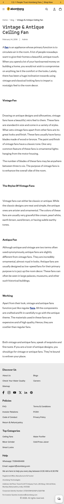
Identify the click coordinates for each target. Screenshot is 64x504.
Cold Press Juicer (41, 442)
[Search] (46, 9)
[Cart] (60, 9)
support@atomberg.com (19, 466)
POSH (36, 412)
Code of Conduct (9, 417)
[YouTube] (14, 392)
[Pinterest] (31, 392)
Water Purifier (39, 436)
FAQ (4, 406)
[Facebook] (3, 392)
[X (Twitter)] (20, 392)
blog (12, 20)
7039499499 (18, 461)
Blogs (35, 375)
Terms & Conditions (42, 406)
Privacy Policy (39, 417)
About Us (6, 375)
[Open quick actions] (59, 499)
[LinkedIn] (25, 392)
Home (5, 20)
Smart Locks (8, 447)
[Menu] (3, 9)
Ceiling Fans (7, 436)
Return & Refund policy (12, 422)
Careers (36, 380)
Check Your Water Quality (13, 380)
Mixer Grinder (8, 442)
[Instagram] (9, 392)
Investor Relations (10, 412)
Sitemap (6, 386)
